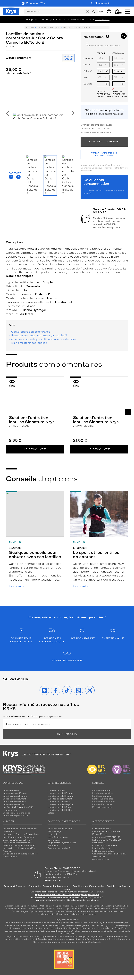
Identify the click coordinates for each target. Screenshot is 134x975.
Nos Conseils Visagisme (60, 829)
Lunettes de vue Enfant (14, 799)
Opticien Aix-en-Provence (97, 908)
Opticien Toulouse (30, 906)
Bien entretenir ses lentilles (29, 342)
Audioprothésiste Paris (58, 911)
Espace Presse (99, 834)
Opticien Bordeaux (65, 906)
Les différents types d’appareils (18, 837)
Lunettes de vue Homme (15, 796)
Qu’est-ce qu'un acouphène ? (17, 840)
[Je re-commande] (109, 11)
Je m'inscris (67, 733)
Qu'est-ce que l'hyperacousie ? (18, 843)
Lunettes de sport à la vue (15, 815)
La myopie (53, 834)
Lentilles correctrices (102, 793)
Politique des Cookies (103, 851)
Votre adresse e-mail (32, 716)
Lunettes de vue (11, 790)
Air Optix (54, 27)
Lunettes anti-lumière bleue (16, 813)
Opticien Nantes (84, 906)
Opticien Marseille (74, 908)
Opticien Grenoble (55, 908)
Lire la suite (16, 586)
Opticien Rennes (36, 908)
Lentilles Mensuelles (102, 804)
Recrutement (99, 843)
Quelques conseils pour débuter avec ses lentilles (43, 339)
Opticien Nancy (37, 911)
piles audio (66, 922)
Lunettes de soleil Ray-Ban (61, 804)
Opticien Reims (119, 908)
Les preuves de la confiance (106, 831)
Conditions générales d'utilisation (109, 854)
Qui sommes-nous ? (102, 829)
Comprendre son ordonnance (30, 331)
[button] (117, 11)
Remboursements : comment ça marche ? (39, 335)
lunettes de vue (33, 922)
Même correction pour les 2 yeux (103, 45)
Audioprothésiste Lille (111, 911)
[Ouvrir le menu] (127, 11)
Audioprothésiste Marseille (82, 914)
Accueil (30, 27)
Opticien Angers (20, 911)
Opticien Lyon (47, 906)
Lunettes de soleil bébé (59, 801)
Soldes (51, 813)
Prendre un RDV (35, 3)
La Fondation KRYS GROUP (106, 840)
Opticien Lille (121, 906)
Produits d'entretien (102, 807)
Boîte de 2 (68, 57)
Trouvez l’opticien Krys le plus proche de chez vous (98, 936)
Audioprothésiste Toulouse (84, 911)
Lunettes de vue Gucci (14, 804)
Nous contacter (52, 880)
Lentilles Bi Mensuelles (103, 801)
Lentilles (41, 27)
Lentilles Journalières (102, 799)
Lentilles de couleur (102, 796)
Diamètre (89, 58)
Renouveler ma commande (104, 154)
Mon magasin (102, 3)
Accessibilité (98, 857)
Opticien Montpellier (16, 908)
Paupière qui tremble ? (59, 848)
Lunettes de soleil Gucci (59, 807)
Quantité (88, 84)
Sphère (88, 71)
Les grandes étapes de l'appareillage (21, 834)
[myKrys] (102, 11)
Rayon (87, 64)
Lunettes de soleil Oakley (60, 810)
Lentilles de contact (102, 790)
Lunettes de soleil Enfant (60, 799)
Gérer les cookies (100, 859)
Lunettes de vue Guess (14, 801)
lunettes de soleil (50, 922)
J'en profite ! (102, 19)
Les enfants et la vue (58, 837)
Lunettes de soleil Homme (60, 796)
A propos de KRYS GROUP (106, 837)
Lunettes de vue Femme (15, 793)
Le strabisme (54, 840)
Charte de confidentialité (104, 845)
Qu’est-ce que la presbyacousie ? (19, 845)
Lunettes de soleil (56, 790)
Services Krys (54, 831)
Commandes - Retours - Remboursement (48, 886)
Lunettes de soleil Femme (60, 793)
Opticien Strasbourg (103, 906)
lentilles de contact (15, 922)
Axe (86, 77)
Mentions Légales (101, 848)
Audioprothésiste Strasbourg (53, 914)
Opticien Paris (12, 906)
